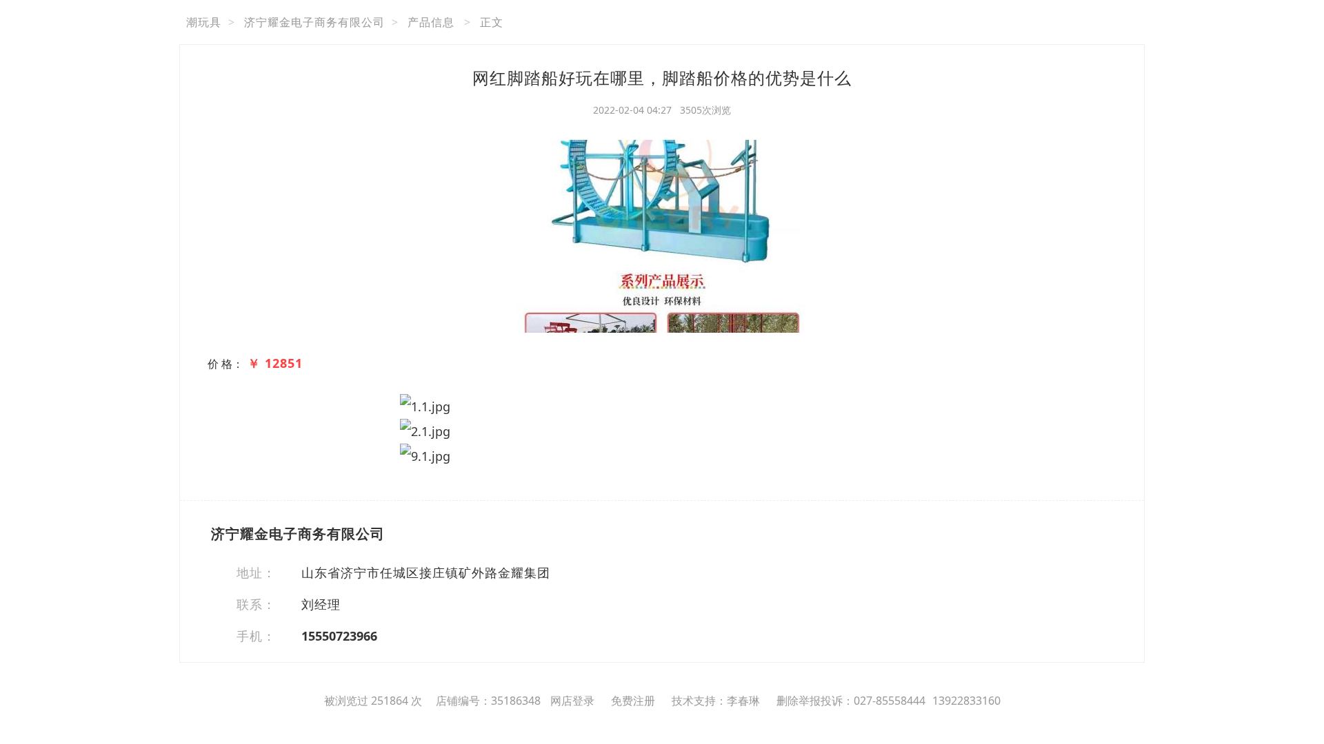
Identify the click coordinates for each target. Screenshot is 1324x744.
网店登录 (572, 700)
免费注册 (633, 700)
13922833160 (966, 700)
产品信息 (431, 22)
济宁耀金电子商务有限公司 (314, 22)
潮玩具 (203, 22)
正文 (491, 22)
